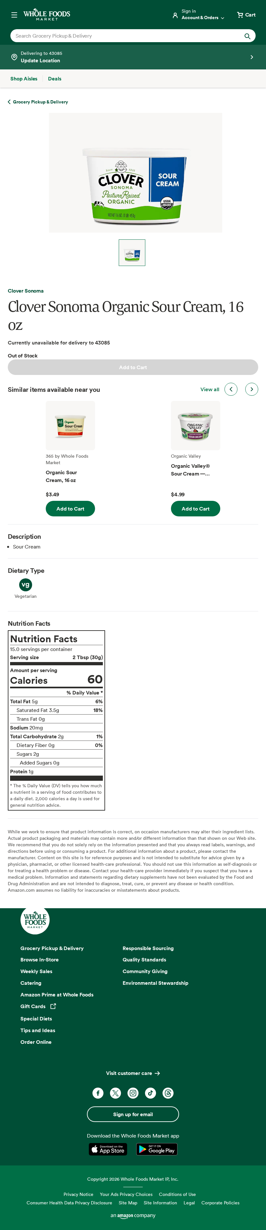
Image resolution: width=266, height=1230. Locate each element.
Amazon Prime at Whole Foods (56, 994)
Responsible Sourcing (148, 948)
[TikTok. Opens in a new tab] (150, 1093)
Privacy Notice (78, 1194)
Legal (189, 1203)
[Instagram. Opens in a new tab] (133, 1093)
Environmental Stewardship (155, 982)
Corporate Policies (220, 1203)
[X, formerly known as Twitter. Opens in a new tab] (115, 1093)
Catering (31, 982)
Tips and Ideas (37, 1030)
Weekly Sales (36, 971)
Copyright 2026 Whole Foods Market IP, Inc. (132, 1179)
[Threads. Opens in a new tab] (168, 1093)
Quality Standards (144, 959)
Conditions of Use (177, 1194)
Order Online (36, 1041)
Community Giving (145, 971)
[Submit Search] (247, 36)
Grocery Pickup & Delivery (52, 948)
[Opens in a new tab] (109, 1149)
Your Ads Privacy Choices (126, 1194)
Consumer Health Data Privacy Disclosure (69, 1203)
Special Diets (36, 1018)
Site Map (128, 1203)
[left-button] (230, 389)
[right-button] (251, 389)
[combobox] (121, 36)
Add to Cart (133, 367)
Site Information (160, 1203)
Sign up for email (133, 1114)
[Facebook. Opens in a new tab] (97, 1093)
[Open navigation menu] (14, 14)
